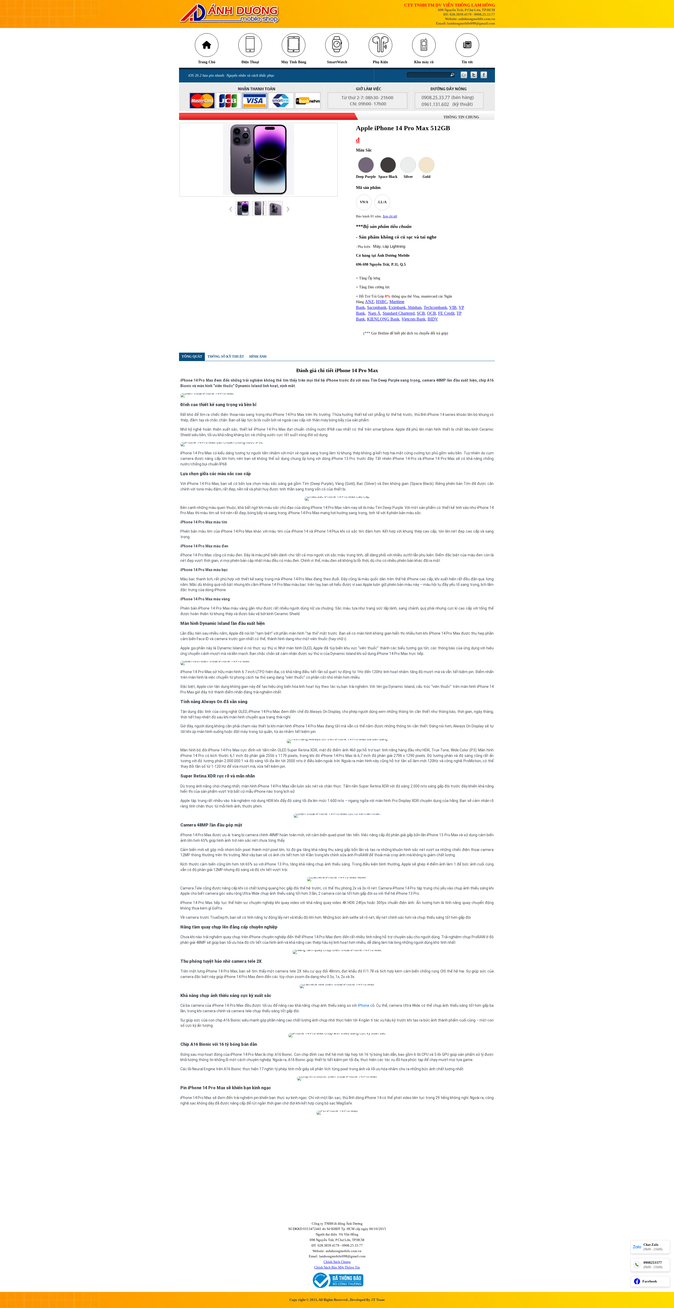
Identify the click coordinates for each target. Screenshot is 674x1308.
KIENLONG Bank (383, 319)
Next (288, 209)
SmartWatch (337, 62)
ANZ (369, 301)
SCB (421, 313)
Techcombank (435, 307)
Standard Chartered (399, 313)
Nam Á (374, 313)
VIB (453, 307)
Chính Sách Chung (337, 1262)
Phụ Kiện (380, 62)
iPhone (363, 1005)
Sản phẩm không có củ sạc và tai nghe (398, 237)
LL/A (382, 202)
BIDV (433, 319)
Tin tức (467, 62)
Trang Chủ (206, 62)
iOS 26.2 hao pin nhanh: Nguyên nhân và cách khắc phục (231, 75)
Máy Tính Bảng (293, 62)
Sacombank (376, 307)
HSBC (381, 301)
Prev (230, 209)
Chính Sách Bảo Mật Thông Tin (337, 1267)
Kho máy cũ (424, 62)
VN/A (364, 202)
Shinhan (414, 307)
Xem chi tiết (390, 216)
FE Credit (446, 313)
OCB (431, 313)
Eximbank (397, 307)
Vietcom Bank (413, 319)
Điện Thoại (250, 62)
